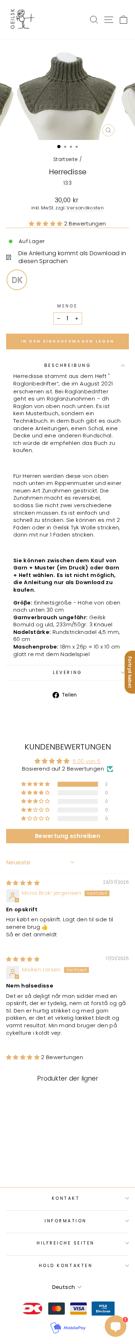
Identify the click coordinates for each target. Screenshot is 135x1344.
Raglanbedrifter (35, 383)
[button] (46, 223)
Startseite (65, 159)
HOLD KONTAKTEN (66, 1265)
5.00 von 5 (87, 761)
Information (66, 1221)
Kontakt (66, 1198)
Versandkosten (85, 208)
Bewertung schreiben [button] (67, 836)
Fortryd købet (130, 672)
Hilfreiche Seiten (66, 1243)
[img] (23, 883)
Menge (67, 306)
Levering (67, 672)
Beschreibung (67, 365)
